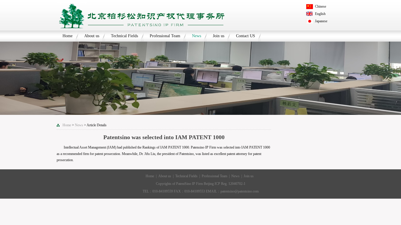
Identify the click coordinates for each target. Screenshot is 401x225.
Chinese (320, 6)
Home (68, 36)
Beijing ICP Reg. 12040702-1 (224, 184)
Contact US (245, 36)
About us (91, 36)
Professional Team (165, 36)
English (320, 14)
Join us (218, 36)
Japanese (321, 21)
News (196, 36)
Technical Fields (124, 36)
